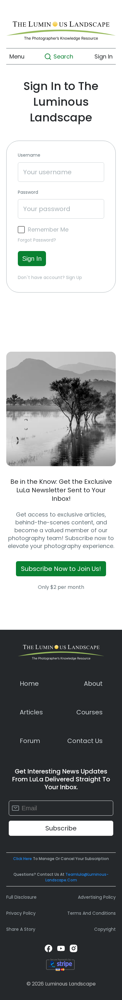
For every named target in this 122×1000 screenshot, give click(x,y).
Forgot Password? (37, 240)
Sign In (103, 56)
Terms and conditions (91, 913)
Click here (22, 858)
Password (28, 192)
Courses (89, 712)
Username (29, 155)
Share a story (20, 929)
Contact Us (85, 740)
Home (29, 683)
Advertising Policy (97, 897)
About (93, 683)
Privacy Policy (21, 913)
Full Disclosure (21, 897)
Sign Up (74, 277)
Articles (31, 712)
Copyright (105, 929)
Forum (30, 740)
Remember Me (48, 229)
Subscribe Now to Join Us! (61, 568)
